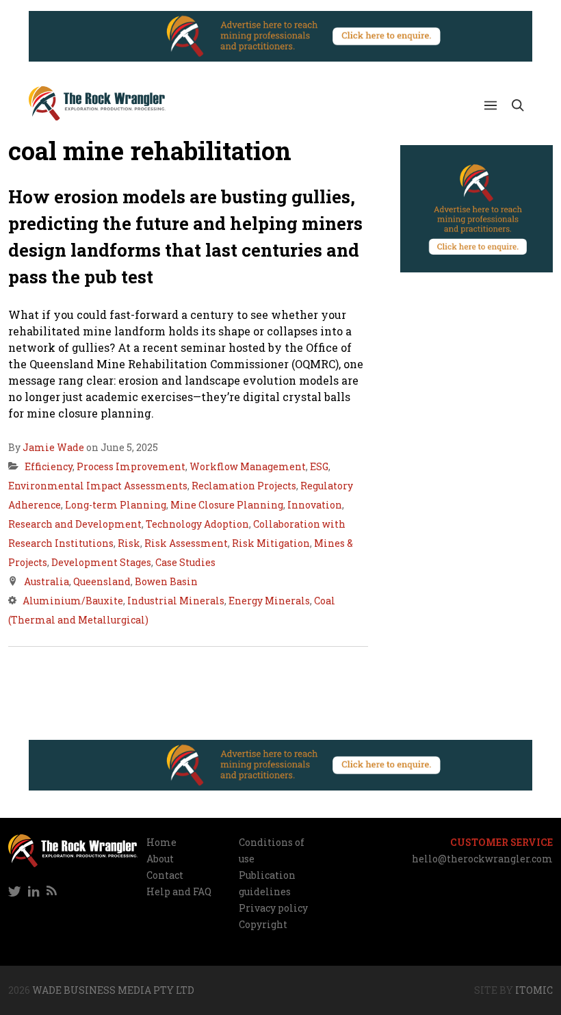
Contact (164, 875)
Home (161, 842)
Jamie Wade (53, 447)
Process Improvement (131, 466)
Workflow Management (248, 466)
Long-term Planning (115, 504)
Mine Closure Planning (226, 504)
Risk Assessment (186, 543)
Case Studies (185, 562)
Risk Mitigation (271, 543)
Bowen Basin (166, 581)
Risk (129, 543)
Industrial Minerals (175, 600)
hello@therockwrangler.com (482, 858)
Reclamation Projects (244, 485)
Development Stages (101, 562)
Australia (46, 581)
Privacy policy (273, 907)
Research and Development (75, 523)
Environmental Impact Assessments (97, 485)
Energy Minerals (269, 600)
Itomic (534, 990)
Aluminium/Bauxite (73, 600)
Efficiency (49, 466)
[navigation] (73, 892)
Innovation (314, 504)
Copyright (263, 924)
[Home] (97, 103)
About (160, 858)
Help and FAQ (178, 891)
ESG (319, 466)
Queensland (102, 581)
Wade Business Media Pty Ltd (113, 990)
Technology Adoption (197, 523)
